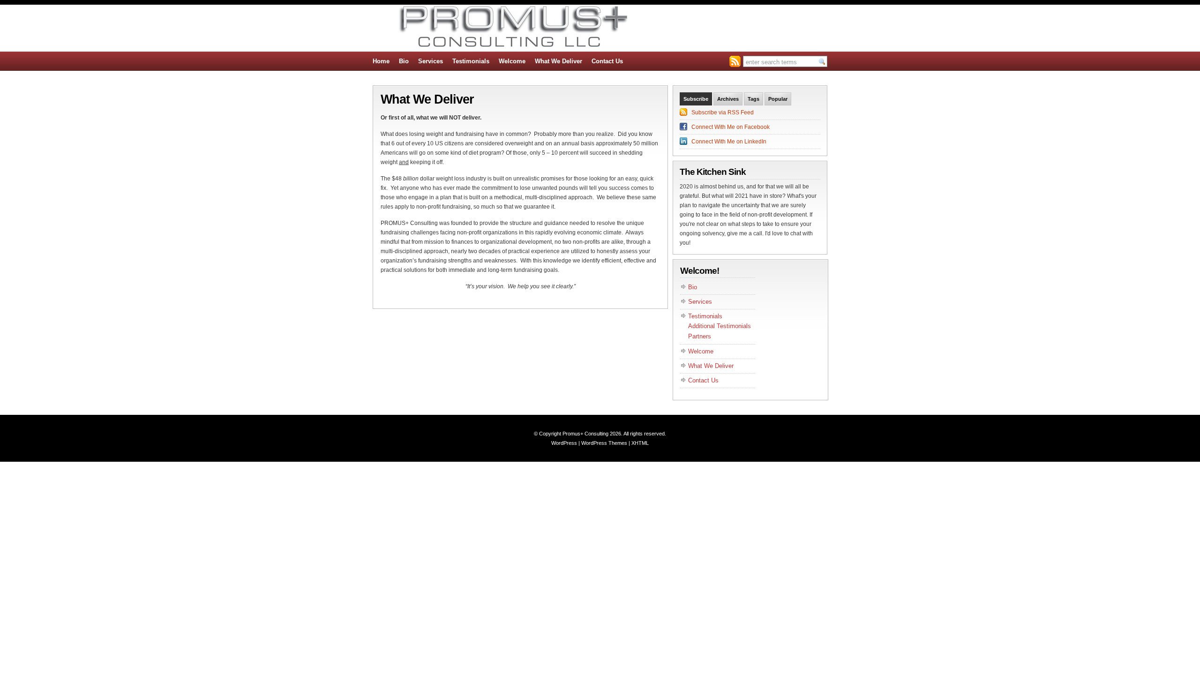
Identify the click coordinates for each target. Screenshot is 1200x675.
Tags (753, 99)
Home (381, 61)
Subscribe (695, 99)
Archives (728, 99)
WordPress (564, 443)
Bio (404, 61)
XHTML (640, 443)
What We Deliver (558, 61)
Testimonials (470, 61)
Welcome (512, 61)
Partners (699, 336)
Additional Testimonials (719, 326)
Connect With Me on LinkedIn (728, 141)
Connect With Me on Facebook (730, 127)
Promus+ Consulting (585, 433)
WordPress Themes (604, 443)
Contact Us (607, 61)
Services (430, 61)
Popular (778, 99)
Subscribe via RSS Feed (722, 112)
